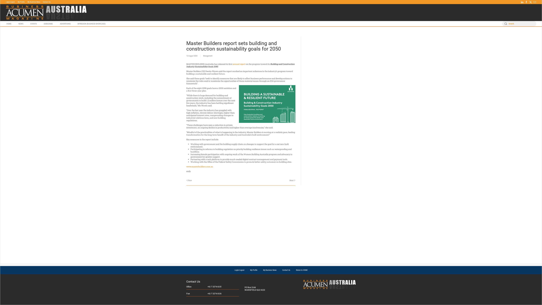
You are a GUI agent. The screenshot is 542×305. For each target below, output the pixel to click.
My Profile (21, 2)
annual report (239, 64)
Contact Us (47, 2)
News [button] (20, 24)
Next (291, 180)
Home (8, 24)
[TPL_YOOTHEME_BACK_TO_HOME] (46, 13)
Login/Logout (10, 2)
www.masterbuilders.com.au (199, 166)
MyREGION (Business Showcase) (91, 24)
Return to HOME (302, 270)
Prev (190, 180)
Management (207, 56)
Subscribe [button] (48, 24)
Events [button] (33, 24)
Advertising (65, 24)
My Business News (34, 2)
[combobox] (519, 23)
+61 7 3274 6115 (214, 286)
